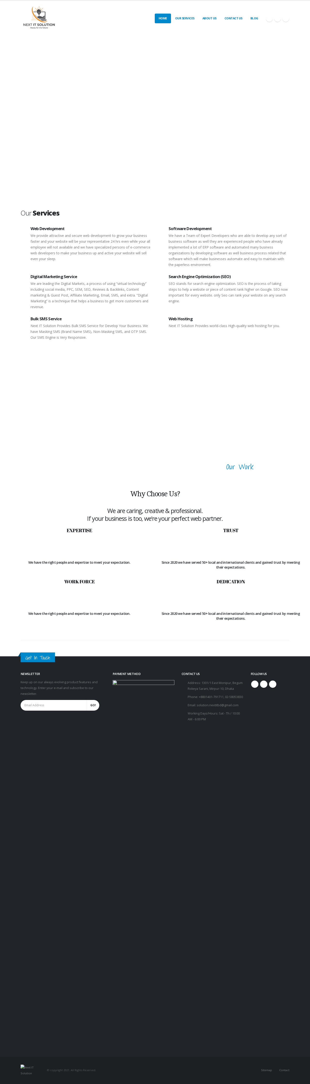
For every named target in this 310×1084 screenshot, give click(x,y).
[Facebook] (269, 18)
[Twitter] (277, 18)
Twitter (263, 684)
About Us (209, 18)
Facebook (254, 684)
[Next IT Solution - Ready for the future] (39, 18)
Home (163, 18)
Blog (254, 18)
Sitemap (266, 1070)
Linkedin (272, 684)
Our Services (184, 18)
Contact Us (233, 18)
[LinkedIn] (285, 18)
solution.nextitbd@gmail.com (218, 705)
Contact (284, 1070)
